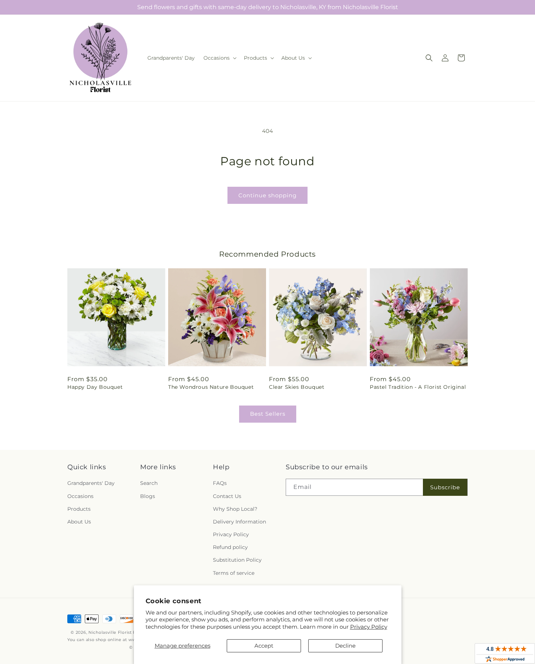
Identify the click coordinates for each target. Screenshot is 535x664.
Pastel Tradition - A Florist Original (418, 387)
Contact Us (227, 496)
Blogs (147, 496)
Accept (263, 645)
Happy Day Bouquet (95, 387)
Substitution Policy (237, 560)
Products (79, 509)
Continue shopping (267, 195)
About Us (79, 521)
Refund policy (230, 547)
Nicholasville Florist (110, 632)
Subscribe (445, 487)
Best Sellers (267, 413)
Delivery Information (239, 521)
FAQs (220, 483)
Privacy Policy (368, 626)
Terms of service (233, 573)
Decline (345, 645)
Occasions (80, 496)
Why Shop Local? (235, 509)
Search (149, 483)
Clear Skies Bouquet (296, 387)
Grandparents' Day (91, 483)
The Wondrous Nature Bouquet (211, 387)
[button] (219, 58)
